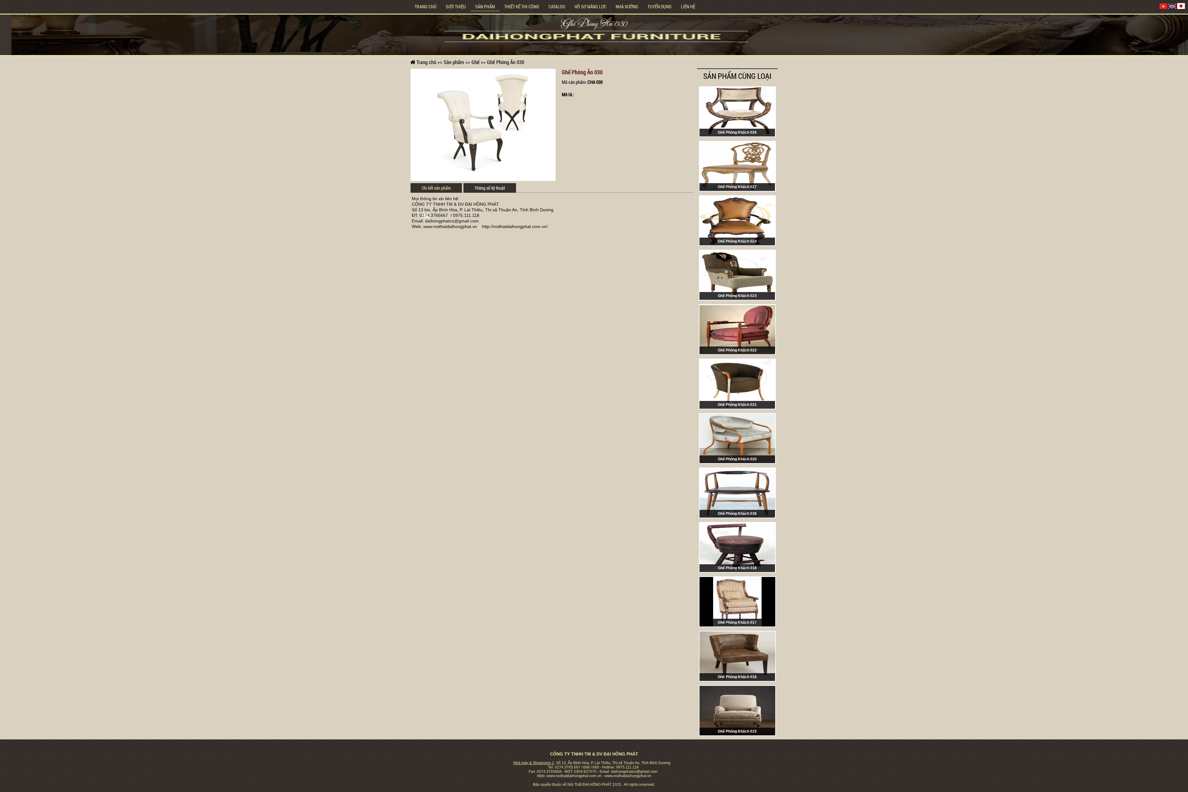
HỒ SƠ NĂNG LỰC (590, 6)
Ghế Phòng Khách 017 (737, 622)
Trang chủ (426, 6)
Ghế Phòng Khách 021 (737, 404)
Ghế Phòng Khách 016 (737, 677)
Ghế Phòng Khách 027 (737, 187)
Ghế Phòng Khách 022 (737, 350)
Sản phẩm (485, 6)
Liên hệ (688, 6)
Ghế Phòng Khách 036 (737, 513)
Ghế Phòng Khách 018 (737, 568)
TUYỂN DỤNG (660, 6)
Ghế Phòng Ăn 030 (594, 25)
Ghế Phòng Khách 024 (737, 241)
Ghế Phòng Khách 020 (737, 459)
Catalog (557, 6)
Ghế (475, 62)
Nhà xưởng (627, 6)
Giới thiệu (456, 6)
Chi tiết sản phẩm (436, 188)
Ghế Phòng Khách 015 (737, 731)
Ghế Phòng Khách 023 (737, 296)
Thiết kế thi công (521, 6)
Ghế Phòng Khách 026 (737, 132)
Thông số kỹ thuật (490, 188)
